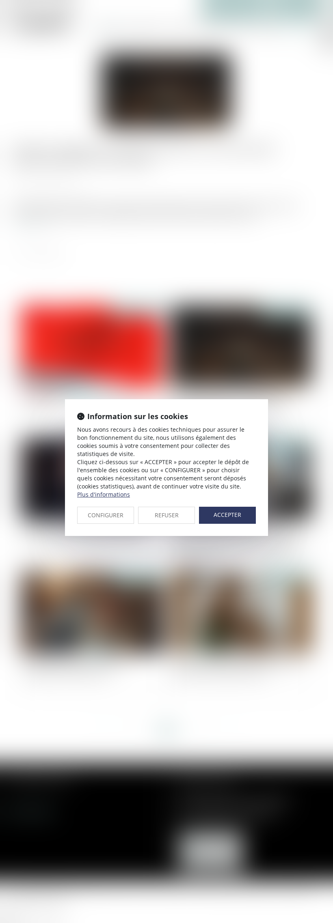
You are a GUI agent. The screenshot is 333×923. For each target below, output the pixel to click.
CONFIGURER (105, 515)
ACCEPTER (227, 515)
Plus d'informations (103, 494)
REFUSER (167, 515)
